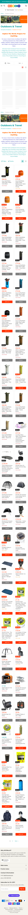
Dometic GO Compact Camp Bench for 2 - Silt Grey (21, 689)
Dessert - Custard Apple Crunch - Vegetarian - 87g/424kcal (20, 769)
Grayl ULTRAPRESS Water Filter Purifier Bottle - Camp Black (20, 267)
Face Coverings (12, 50)
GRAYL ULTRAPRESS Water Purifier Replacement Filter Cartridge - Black (7, 267)
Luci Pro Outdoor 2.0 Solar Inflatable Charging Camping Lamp (7, 741)
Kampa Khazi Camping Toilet (19, 662)
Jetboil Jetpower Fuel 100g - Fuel (7, 688)
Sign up (22, 889)
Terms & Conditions (19, 909)
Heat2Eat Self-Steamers (7, 52)
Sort (20, 63)
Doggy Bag (4, 50)
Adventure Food (6, 49)
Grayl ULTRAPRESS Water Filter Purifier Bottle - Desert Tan (6, 436)
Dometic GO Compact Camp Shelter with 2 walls (7, 522)
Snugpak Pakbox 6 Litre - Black (6, 548)
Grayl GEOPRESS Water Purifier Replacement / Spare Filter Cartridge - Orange (21, 183)
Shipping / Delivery (13, 908)
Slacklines (14, 54)
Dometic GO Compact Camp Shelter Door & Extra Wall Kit (21, 496)
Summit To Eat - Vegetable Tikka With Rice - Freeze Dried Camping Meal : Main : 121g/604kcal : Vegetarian (21, 605)
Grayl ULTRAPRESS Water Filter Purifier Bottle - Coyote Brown (20, 409)
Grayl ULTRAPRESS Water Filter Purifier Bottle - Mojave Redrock (20, 323)
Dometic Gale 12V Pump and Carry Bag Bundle (21, 467)
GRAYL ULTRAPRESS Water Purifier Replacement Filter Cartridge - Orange (7, 211)
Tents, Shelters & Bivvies (12, 56)
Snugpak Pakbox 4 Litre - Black (20, 715)
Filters (8, 63)
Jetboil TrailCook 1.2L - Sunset (21, 574)
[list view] (25, 67)
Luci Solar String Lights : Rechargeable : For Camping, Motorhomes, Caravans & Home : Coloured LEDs (21, 438)
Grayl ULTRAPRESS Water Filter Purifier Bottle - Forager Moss (21, 380)
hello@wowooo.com (8, 875)
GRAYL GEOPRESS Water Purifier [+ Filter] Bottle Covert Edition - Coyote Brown (20, 352)
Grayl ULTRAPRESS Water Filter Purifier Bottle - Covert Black (7, 239)
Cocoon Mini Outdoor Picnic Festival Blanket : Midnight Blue (7, 576)
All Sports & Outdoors (6, 29)
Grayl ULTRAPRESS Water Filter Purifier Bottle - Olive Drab (6, 351)
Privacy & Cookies (9, 909)
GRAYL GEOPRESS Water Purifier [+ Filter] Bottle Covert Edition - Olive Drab (6, 409)
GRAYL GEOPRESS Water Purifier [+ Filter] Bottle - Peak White (6, 381)
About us (6, 908)
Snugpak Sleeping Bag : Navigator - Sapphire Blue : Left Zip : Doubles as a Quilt (20, 797)
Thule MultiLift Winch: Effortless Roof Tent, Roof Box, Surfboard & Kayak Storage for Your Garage (7, 468)
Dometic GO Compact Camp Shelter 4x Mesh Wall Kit (7, 496)
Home (2, 13)
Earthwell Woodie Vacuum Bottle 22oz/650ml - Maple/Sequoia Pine (20, 741)
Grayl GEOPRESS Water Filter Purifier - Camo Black (7, 182)
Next (16, 841)
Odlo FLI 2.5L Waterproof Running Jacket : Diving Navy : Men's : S (7, 827)
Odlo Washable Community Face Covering (19, 827)
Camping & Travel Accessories (18, 49)
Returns (20, 908)
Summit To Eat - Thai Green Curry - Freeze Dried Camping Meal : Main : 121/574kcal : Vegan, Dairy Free (7, 635)
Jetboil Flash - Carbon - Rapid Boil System (21, 521)
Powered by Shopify (14, 912)
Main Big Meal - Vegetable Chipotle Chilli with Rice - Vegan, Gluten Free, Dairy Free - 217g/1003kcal (6, 798)
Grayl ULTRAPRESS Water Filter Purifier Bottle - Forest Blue (20, 294)
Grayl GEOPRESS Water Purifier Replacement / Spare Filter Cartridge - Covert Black (7, 323)
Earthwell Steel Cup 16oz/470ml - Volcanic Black (6, 768)
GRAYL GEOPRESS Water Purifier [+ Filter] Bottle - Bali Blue (6, 295)
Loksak (15, 52)
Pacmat (9, 54)
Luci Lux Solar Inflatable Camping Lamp (20, 549)
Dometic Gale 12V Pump (6, 715)
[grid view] (22, 67)
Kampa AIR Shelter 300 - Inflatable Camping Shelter (6, 663)
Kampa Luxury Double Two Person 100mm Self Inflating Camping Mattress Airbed (7, 604)
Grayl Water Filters (20, 50)
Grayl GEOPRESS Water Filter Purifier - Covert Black (21, 211)
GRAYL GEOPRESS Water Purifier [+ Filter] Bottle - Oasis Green (20, 239)
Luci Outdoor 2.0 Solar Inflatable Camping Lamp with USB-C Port (21, 634)
